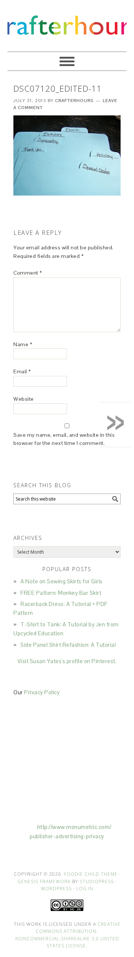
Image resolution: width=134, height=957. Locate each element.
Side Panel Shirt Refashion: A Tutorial (68, 644)
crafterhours (67, 22)
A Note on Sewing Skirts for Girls (61, 581)
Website (23, 399)
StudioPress (97, 881)
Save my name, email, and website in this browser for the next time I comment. (64, 439)
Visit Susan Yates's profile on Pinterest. (67, 661)
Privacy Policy (42, 692)
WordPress (56, 888)
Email (22, 371)
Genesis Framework (44, 881)
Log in (84, 888)
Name (22, 344)
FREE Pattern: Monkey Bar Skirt (60, 592)
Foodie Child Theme (91, 874)
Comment (27, 272)
